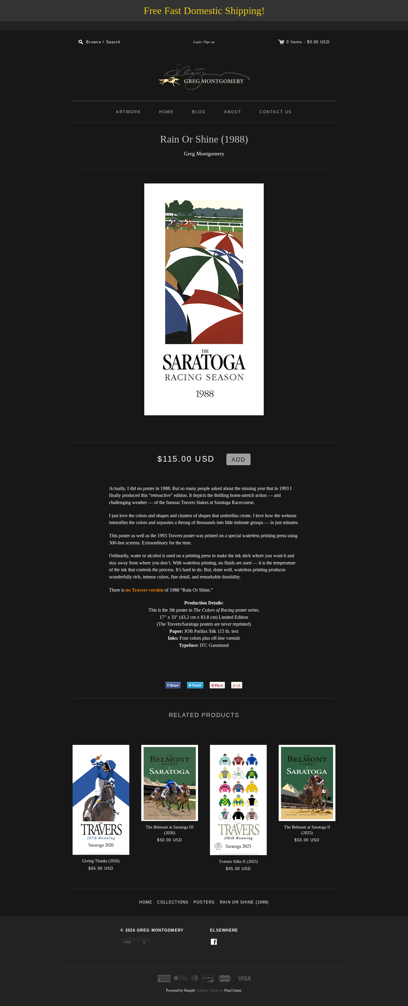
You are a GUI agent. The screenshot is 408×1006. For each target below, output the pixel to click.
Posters (204, 902)
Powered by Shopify (180, 990)
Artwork (128, 112)
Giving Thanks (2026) (101, 861)
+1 (238, 685)
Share (174, 685)
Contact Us (276, 112)
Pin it (219, 685)
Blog (199, 112)
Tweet (196, 685)
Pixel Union (232, 990)
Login (197, 42)
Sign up (209, 42)
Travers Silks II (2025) (238, 861)
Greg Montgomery (204, 154)
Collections (172, 902)
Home (166, 112)
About (232, 112)
